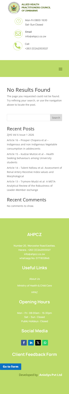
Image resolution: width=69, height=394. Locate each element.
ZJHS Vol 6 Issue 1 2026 (20, 134)
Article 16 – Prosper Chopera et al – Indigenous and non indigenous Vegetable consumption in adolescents (32, 144)
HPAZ (34, 292)
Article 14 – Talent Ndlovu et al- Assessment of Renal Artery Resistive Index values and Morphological (34, 172)
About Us (34, 278)
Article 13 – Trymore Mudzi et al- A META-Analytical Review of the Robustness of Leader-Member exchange (31, 186)
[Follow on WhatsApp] (45, 342)
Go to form (10, 367)
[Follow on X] (38, 342)
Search (56, 117)
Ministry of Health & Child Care (34, 285)
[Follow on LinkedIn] (31, 342)
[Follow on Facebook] (24, 342)
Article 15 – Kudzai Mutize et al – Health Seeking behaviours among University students (30, 158)
